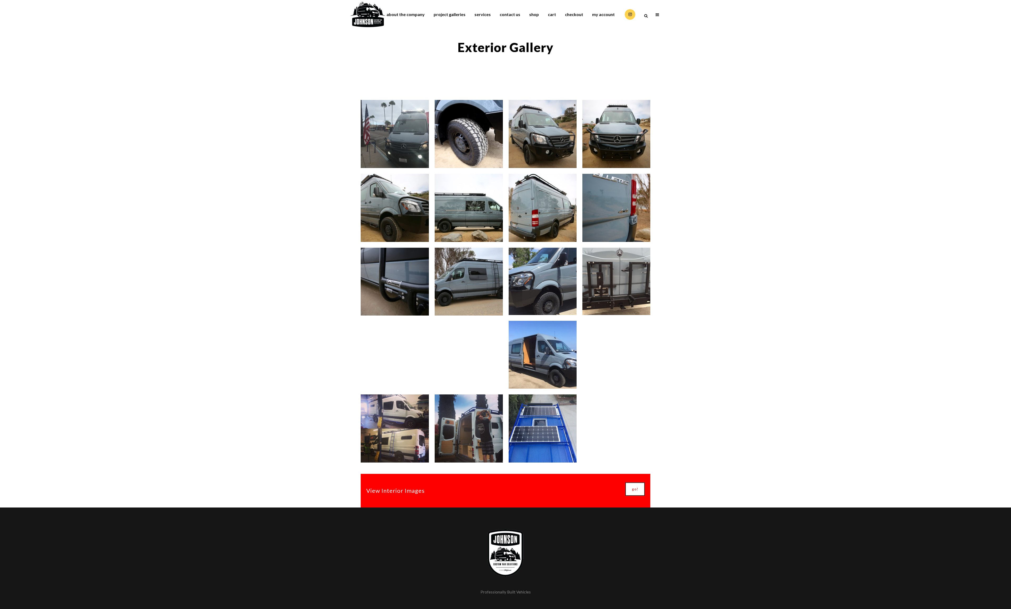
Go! (635, 489)
